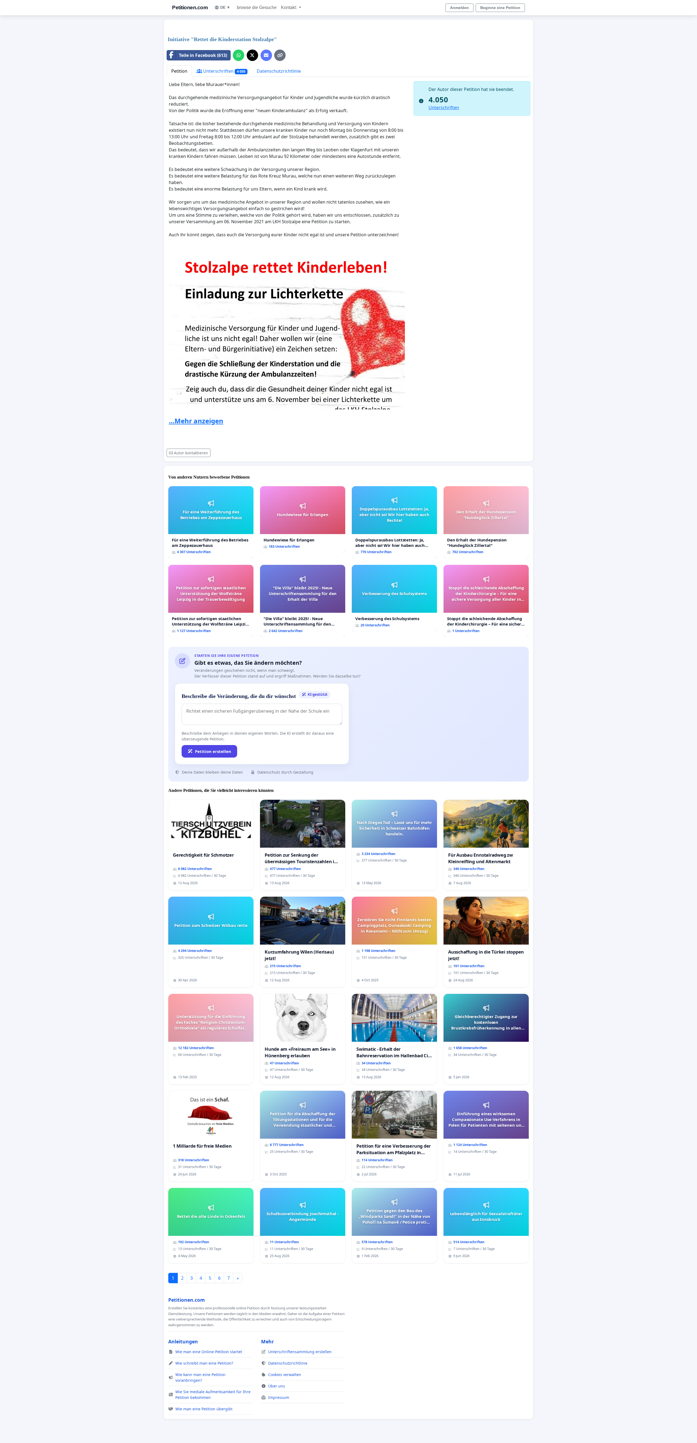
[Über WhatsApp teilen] (238, 55)
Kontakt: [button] (289, 7)
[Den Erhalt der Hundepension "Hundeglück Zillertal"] (486, 522)
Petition (179, 71)
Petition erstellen (213, 751)
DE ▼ (225, 7)
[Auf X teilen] (252, 55)
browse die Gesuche (257, 7)
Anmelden (459, 7)
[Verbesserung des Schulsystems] (394, 598)
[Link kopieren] (280, 55)
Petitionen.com (190, 7)
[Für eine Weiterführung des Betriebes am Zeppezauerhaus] (210, 522)
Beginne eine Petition (500, 7)
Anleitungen (183, 1341)
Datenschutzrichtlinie (279, 71)
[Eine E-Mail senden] (266, 55)
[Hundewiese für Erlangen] (302, 519)
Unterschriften (223, 71)
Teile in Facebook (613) (203, 55)
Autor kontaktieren (191, 452)
